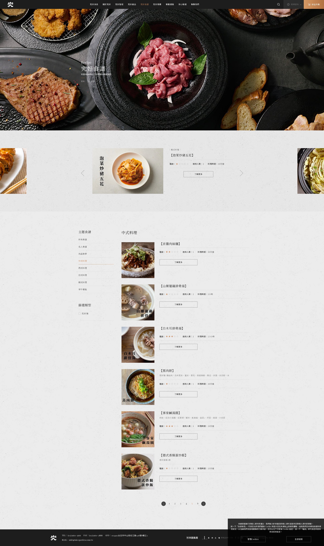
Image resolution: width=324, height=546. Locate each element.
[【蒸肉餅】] (138, 387)
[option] (162, 171)
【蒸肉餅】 (167, 370)
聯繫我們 (195, 4)
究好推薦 (157, 4)
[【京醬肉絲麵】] (138, 260)
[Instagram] (320, 515)
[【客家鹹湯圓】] (138, 429)
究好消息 (94, 4)
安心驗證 (182, 4)
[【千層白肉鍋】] (127, 171)
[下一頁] (203, 504)
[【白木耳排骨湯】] (138, 345)
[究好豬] (10, 4)
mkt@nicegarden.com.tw (81, 540)
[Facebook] (320, 510)
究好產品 (132, 4)
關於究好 (107, 4)
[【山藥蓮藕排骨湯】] (138, 302)
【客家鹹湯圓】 (170, 413)
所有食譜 (82, 239)
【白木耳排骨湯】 (172, 328)
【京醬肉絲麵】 (170, 243)
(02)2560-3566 (74, 535)
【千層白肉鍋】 (181, 155)
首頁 (83, 81)
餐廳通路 (170, 4)
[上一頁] (163, 504)
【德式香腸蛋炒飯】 (173, 455)
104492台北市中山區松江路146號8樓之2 (130, 535)
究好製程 (119, 4)
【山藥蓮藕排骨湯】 (173, 286)
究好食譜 (145, 4)
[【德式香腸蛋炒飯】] (138, 472)
